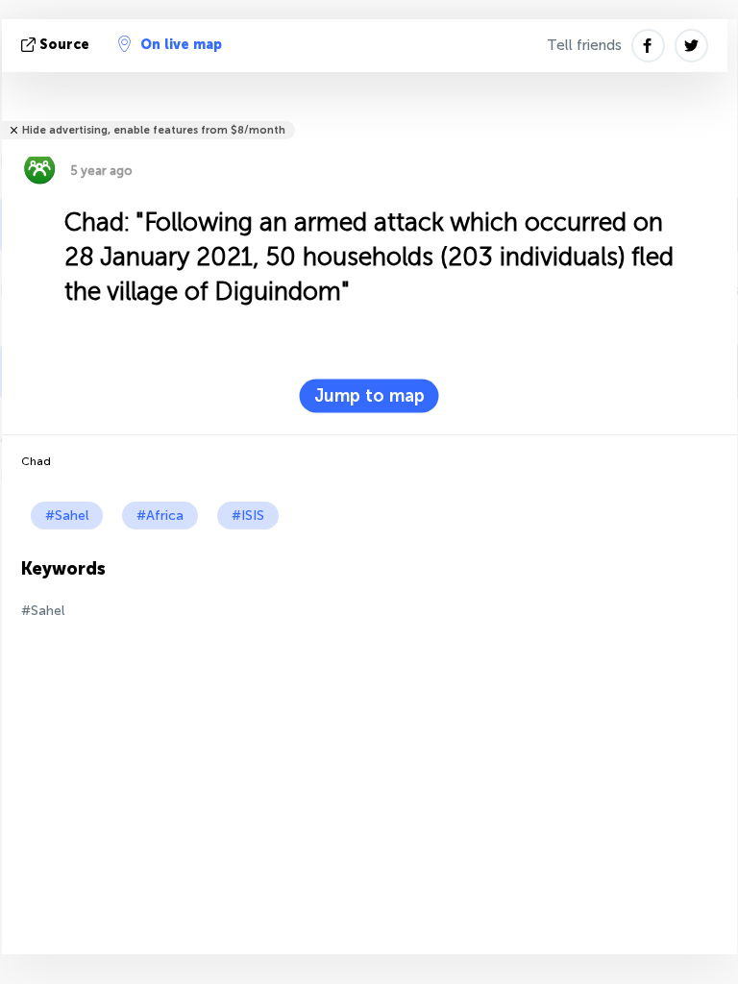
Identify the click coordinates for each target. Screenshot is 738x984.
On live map (181, 45)
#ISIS (248, 515)
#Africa (160, 515)
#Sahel (66, 515)
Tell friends (584, 45)
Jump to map (369, 395)
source (64, 45)
